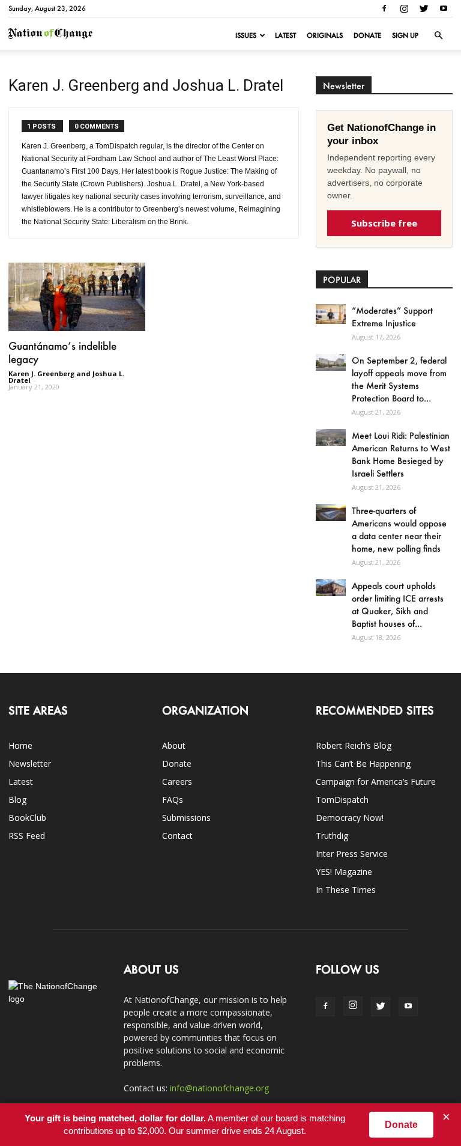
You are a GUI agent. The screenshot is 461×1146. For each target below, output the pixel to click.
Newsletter (29, 763)
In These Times (346, 889)
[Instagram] (404, 8)
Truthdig (332, 835)
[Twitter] (424, 8)
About (173, 745)
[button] (438, 35)
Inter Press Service (352, 853)
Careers (177, 781)
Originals (325, 35)
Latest (285, 35)
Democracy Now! (350, 817)
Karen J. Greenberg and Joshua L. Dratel (66, 377)
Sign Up (405, 35)
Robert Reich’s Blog (353, 745)
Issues (245, 35)
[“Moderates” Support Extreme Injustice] (331, 314)
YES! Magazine (344, 871)
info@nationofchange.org (219, 1088)
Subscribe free (384, 223)
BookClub (27, 817)
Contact (177, 835)
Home (20, 745)
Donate (367, 35)
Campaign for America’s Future (376, 781)
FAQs (172, 799)
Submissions (186, 817)
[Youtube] (444, 8)
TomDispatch (342, 799)
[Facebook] (384, 8)
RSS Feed (26, 835)
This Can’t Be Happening (363, 763)
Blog (17, 799)
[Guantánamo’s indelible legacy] (76, 297)
